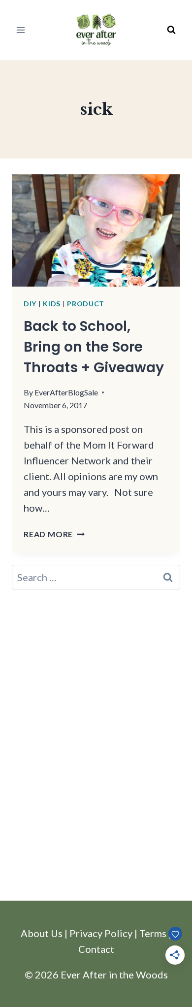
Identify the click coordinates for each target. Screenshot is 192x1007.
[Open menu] (21, 29)
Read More (54, 534)
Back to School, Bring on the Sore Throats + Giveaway (94, 347)
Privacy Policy (100, 933)
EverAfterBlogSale (66, 392)
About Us (42, 933)
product (85, 303)
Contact (96, 949)
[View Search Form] (171, 30)
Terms (152, 933)
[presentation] (96, 230)
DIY (30, 303)
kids (52, 303)
